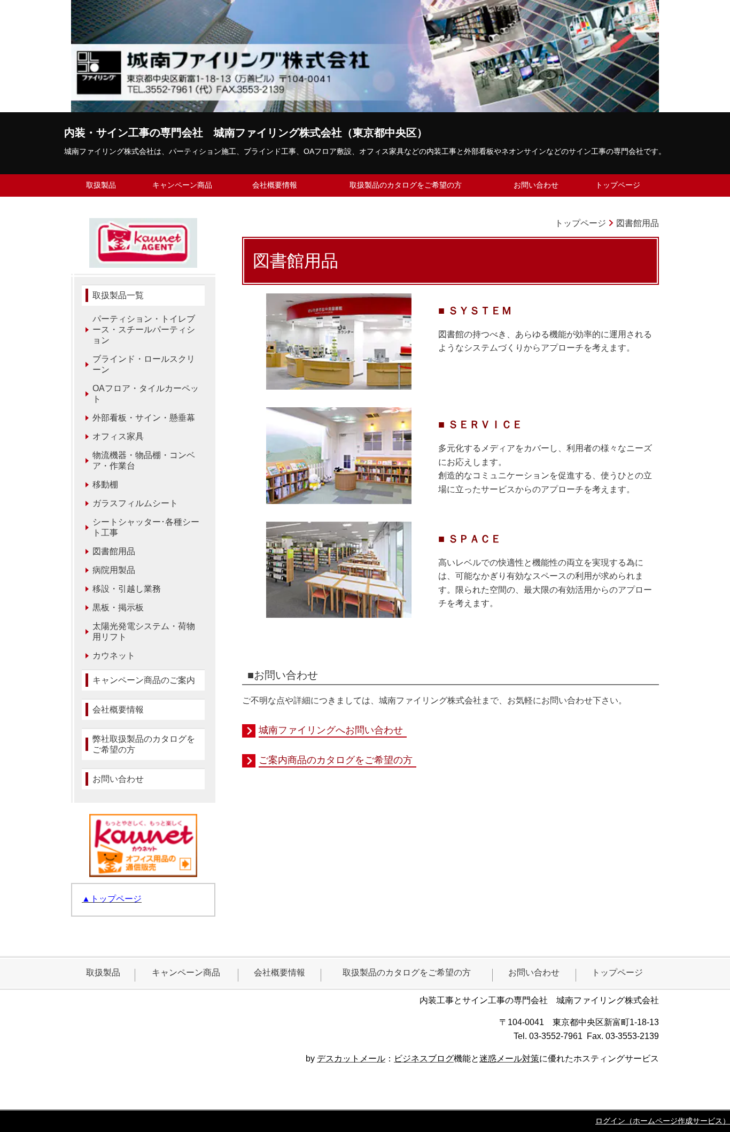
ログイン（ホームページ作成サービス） (662, 1121)
